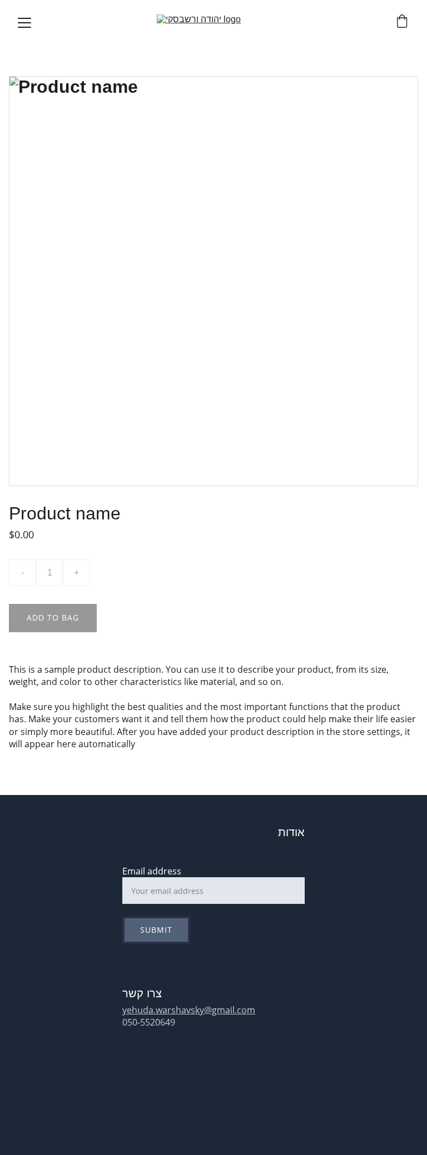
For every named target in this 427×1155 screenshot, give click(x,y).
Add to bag (53, 617)
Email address (151, 871)
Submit (156, 929)
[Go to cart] (402, 22)
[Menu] (24, 23)
